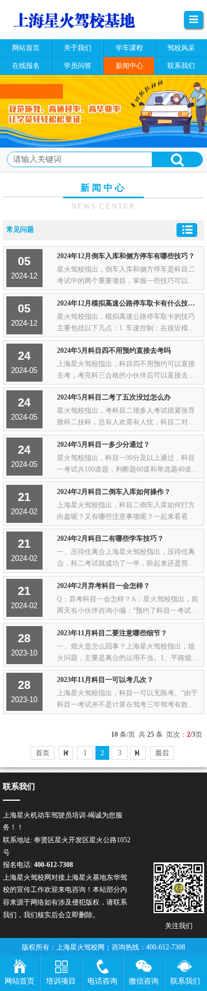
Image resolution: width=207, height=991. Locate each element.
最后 (162, 753)
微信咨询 (144, 981)
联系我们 (185, 981)
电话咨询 (102, 981)
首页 (42, 753)
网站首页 (19, 981)
